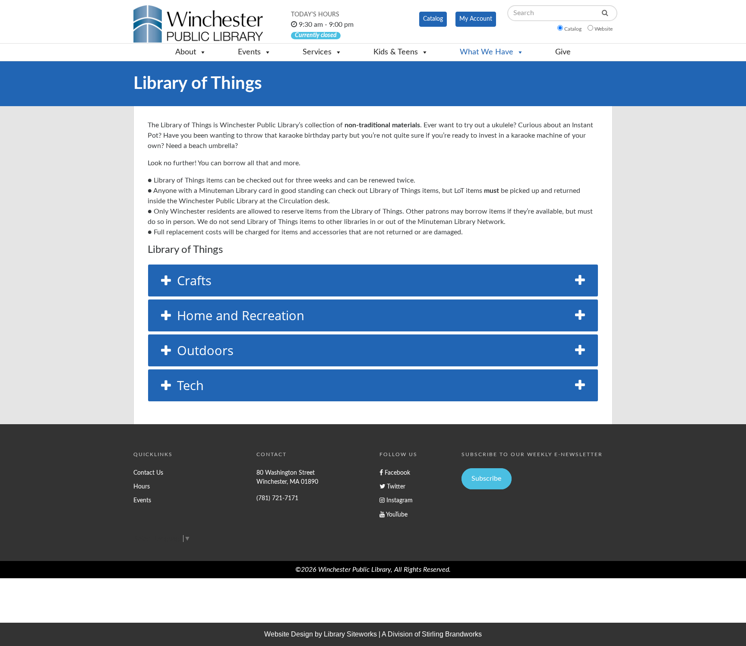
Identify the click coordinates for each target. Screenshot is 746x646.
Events (249, 52)
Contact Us (148, 473)
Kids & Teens (395, 52)
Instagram (399, 500)
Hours (141, 486)
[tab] (373, 280)
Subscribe (486, 478)
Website (603, 29)
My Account (475, 19)
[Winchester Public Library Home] (198, 24)
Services (317, 52)
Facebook (396, 473)
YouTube (396, 514)
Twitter (395, 486)
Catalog (433, 19)
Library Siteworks (350, 634)
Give (563, 52)
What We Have (486, 52)
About (185, 52)
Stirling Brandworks (452, 634)
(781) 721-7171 (277, 498)
